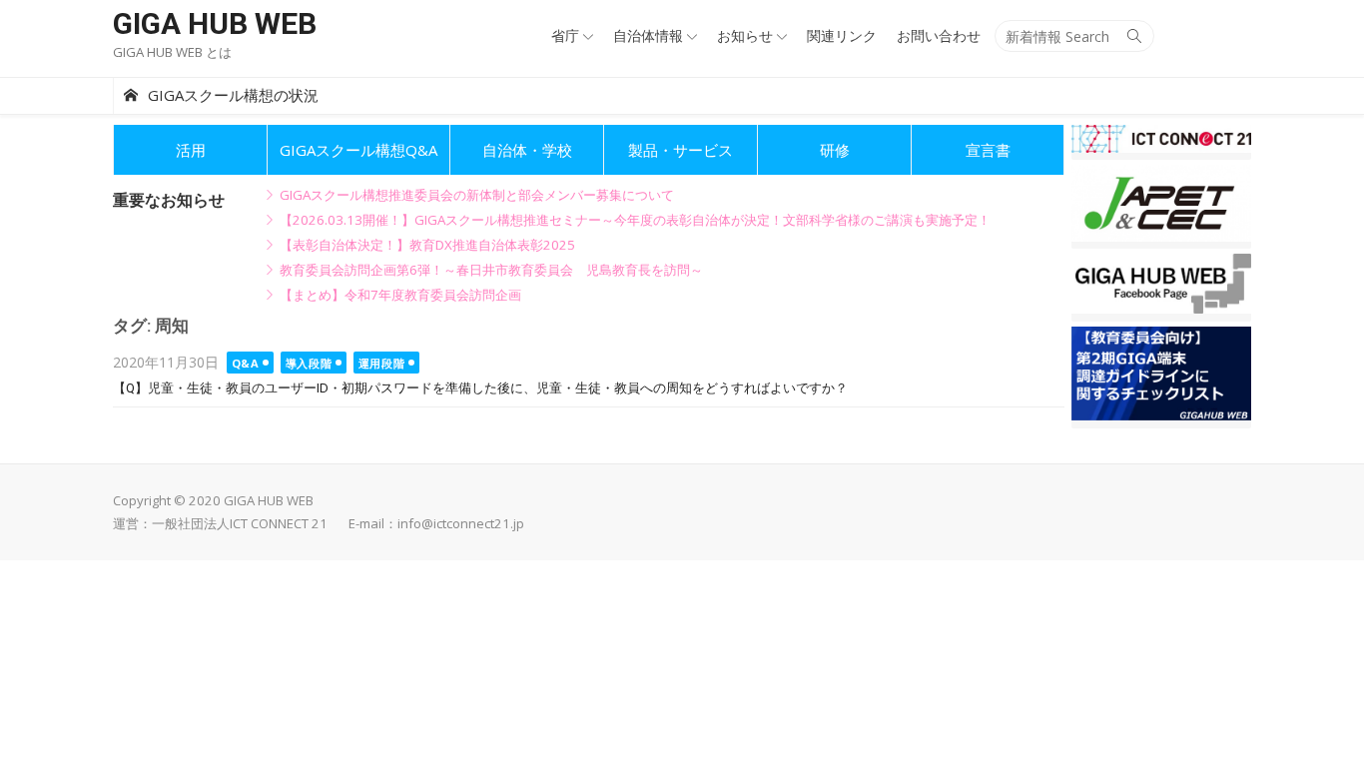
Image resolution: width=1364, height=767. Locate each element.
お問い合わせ (939, 35)
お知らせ (745, 35)
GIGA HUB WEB (215, 23)
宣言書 (988, 150)
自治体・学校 (527, 150)
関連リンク (842, 35)
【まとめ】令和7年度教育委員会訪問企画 (400, 295)
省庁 (565, 35)
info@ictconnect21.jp (460, 523)
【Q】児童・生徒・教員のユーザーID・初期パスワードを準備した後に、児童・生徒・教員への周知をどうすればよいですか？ (480, 388)
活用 (191, 150)
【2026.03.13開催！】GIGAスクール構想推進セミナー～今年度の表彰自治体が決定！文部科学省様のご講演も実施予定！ (635, 220)
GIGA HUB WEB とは (172, 52)
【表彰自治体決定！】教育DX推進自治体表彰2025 (427, 245)
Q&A (246, 363)
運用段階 (381, 363)
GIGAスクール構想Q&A (358, 150)
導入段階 (309, 363)
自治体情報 (648, 35)
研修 (835, 150)
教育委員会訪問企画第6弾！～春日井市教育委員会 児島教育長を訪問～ (491, 270)
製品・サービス (680, 150)
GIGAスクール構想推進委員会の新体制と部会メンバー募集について (477, 195)
